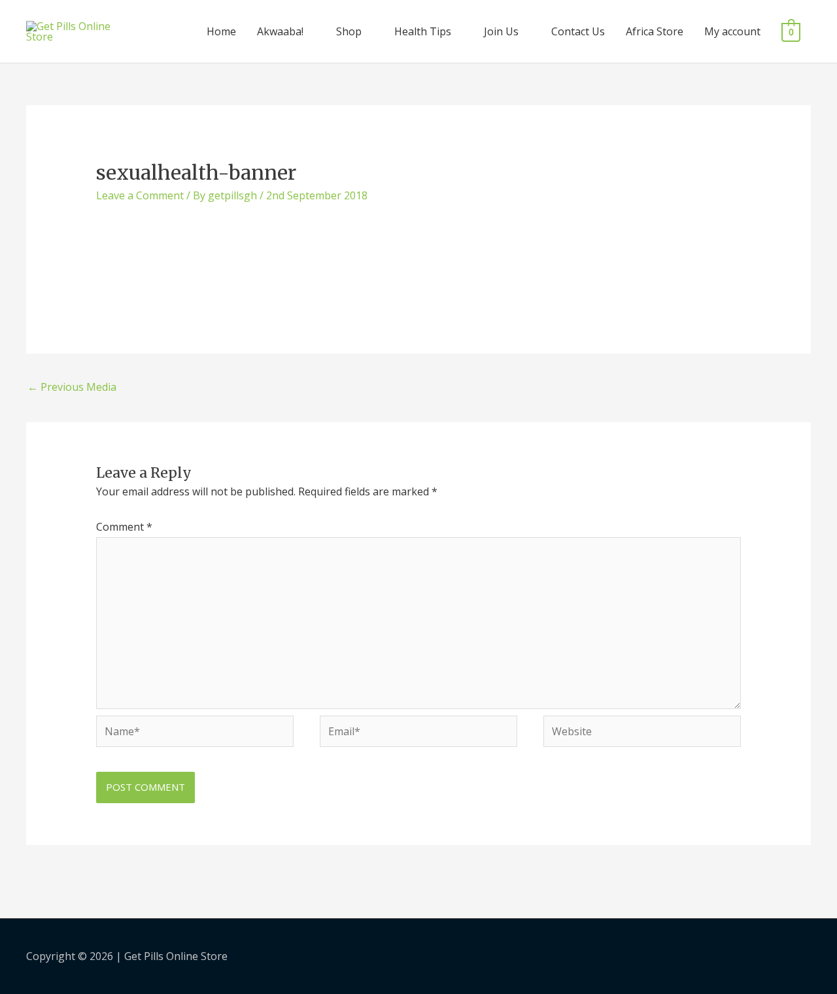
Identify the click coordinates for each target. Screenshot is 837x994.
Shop (349, 31)
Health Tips (422, 31)
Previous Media (71, 387)
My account (732, 31)
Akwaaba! (280, 31)
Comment (124, 527)
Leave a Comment (140, 195)
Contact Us (578, 31)
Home (221, 31)
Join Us (501, 31)
